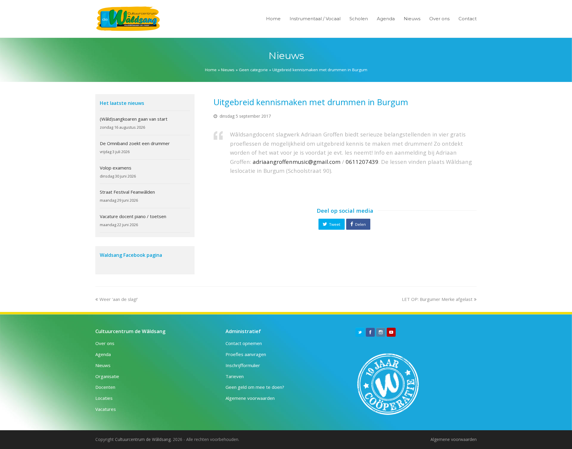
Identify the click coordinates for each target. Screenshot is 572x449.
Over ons (104, 343)
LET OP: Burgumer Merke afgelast (437, 299)
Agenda (103, 354)
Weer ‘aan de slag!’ (118, 299)
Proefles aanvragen (246, 354)
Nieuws (227, 69)
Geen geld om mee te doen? (255, 387)
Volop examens (115, 168)
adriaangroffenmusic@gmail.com (297, 161)
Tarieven (235, 376)
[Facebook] (370, 332)
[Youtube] (391, 332)
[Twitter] (359, 332)
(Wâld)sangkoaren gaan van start (133, 119)
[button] (331, 224)
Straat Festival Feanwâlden (127, 192)
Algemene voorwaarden (250, 398)
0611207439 (362, 161)
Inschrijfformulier (243, 365)
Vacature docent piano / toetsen (133, 216)
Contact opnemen (244, 343)
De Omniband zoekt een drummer (135, 143)
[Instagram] (380, 332)
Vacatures (105, 409)
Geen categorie (253, 69)
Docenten (105, 387)
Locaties (104, 398)
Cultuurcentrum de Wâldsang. (143, 439)
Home (211, 69)
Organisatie (107, 376)
